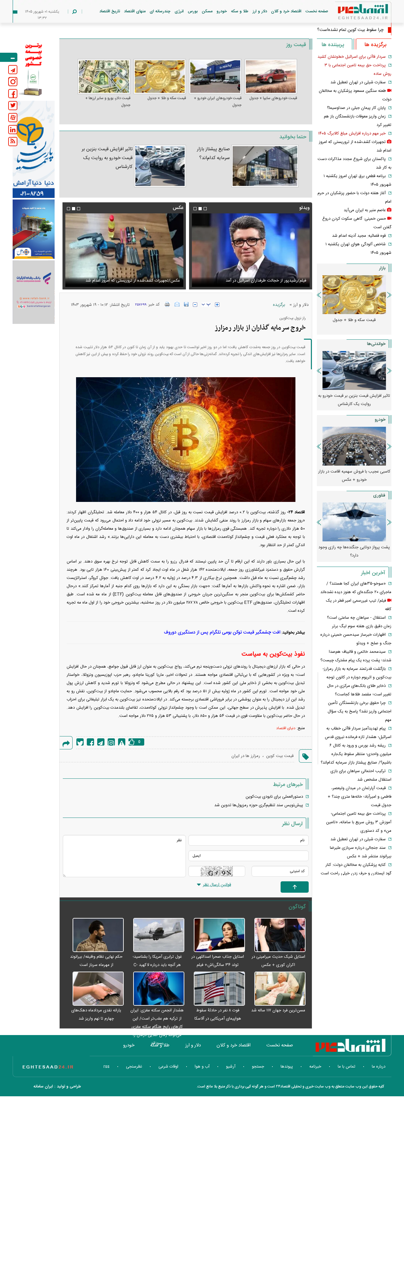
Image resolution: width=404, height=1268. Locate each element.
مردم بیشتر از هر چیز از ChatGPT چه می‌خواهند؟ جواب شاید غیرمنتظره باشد (354, 551)
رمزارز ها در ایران (245, 756)
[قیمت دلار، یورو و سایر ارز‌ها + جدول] (104, 76)
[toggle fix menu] (8, 57)
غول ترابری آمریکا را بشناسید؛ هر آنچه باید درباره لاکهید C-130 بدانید (157, 965)
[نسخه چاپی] (167, 304)
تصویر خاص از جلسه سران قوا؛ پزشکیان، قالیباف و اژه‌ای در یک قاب (127, 277)
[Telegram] (100, 742)
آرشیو (230, 1066)
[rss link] (13, 142)
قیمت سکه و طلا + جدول (166, 98)
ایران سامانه (43, 1086)
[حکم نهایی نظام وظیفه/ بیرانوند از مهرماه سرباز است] (94, 935)
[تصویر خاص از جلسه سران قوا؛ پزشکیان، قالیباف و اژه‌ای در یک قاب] (124, 250)
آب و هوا (202, 1066)
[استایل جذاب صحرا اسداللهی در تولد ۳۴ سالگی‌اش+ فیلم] (216, 935)
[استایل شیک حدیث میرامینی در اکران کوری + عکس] (277, 935)
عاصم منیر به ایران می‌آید (365, 210)
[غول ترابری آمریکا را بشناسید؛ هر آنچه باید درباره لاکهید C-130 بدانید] (155, 935)
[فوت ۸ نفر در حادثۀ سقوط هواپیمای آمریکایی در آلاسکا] (216, 989)
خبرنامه (315, 1066)
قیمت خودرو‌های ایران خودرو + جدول (217, 101)
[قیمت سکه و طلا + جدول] (160, 76)
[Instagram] (111, 742)
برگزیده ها (375, 44)
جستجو (258, 1066)
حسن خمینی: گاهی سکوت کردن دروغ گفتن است (264, 280)
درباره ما (378, 1066)
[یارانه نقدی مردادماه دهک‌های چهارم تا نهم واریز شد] (94, 989)
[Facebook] (90, 742)
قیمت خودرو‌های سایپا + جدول (273, 98)
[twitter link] (13, 106)
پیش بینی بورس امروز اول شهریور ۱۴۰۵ (354, 395)
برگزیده (279, 305)
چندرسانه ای (160, 11)
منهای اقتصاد (135, 11)
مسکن (207, 11)
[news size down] (195, 304)
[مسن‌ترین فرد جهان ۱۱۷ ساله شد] (277, 989)
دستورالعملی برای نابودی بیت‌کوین (274, 796)
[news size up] (217, 304)
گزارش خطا (121, 742)
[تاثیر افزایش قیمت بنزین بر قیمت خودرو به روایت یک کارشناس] (160, 166)
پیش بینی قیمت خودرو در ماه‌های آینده (354, 471)
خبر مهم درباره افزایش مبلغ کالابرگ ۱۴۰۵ (352, 133)
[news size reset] (206, 304)
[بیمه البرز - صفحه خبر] (34, 69)
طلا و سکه (239, 11)
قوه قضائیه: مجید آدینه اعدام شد (359, 235)
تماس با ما (346, 1066)
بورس (193, 11)
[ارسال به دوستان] (177, 304)
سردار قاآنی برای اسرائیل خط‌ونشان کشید (352, 56)
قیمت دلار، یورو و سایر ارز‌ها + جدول (107, 101)
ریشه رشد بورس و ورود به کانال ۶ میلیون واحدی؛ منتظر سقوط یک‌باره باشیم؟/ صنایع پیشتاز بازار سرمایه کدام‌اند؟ (356, 754)
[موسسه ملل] (34, 229)
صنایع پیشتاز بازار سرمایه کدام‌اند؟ (213, 153)
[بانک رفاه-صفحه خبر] (34, 292)
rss (107, 1066)
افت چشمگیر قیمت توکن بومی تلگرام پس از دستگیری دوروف (222, 632)
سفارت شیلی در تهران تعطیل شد (358, 82)
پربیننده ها (333, 44)
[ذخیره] (186, 304)
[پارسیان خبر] (34, 149)
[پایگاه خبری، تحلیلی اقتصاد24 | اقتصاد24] (352, 13)
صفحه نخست (317, 11)
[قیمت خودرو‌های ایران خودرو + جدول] (215, 76)
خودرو (222, 11)
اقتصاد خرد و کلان (286, 11)
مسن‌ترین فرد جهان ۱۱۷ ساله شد (278, 1010)
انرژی (179, 11)
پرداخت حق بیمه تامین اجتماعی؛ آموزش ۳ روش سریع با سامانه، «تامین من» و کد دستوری (358, 822)
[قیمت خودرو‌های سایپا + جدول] (271, 76)
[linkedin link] (13, 130)
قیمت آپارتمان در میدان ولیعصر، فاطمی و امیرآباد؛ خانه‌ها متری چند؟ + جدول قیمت (359, 797)
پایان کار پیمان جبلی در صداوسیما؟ (356, 107)
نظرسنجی (134, 1066)
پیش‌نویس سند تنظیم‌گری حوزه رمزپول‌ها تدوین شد (258, 805)
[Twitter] (80, 742)
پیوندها (287, 1066)
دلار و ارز (259, 11)
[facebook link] (13, 94)
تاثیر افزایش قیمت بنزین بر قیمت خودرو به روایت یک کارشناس (107, 158)
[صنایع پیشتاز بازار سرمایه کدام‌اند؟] (265, 166)
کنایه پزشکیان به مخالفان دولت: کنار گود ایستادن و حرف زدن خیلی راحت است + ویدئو (356, 873)
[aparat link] (13, 118)
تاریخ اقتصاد (109, 11)
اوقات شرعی (168, 1066)
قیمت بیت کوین (280, 756)
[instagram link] (13, 82)
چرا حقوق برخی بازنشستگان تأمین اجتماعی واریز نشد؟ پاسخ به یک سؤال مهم (359, 711)
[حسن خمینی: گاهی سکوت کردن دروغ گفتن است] (251, 250)
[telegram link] (13, 70)
